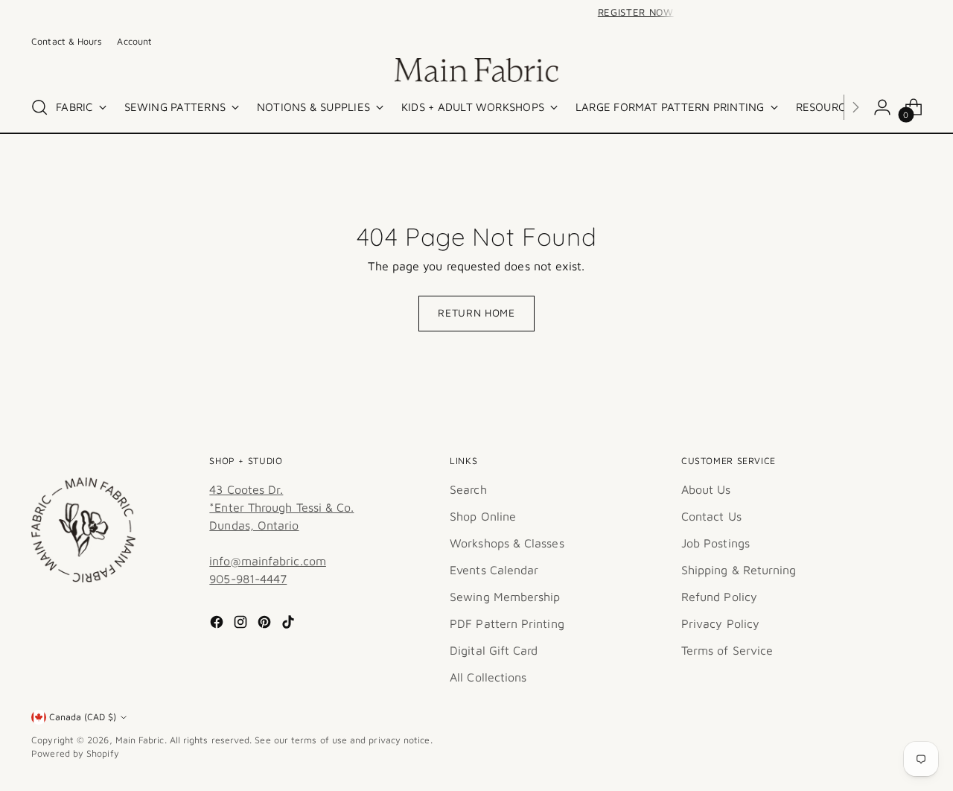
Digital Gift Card (494, 650)
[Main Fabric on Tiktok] (290, 624)
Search (468, 489)
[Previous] (265, 12)
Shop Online (483, 516)
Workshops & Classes (507, 543)
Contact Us (711, 516)
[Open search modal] (39, 107)
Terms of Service (727, 650)
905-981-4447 (248, 578)
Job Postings (715, 543)
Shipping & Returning (739, 569)
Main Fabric (140, 740)
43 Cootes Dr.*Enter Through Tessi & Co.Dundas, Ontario (281, 507)
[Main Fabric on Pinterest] (266, 624)
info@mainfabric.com (267, 561)
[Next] (688, 12)
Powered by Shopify (74, 753)
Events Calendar (494, 569)
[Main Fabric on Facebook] (218, 624)
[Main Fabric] (476, 70)
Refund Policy (719, 596)
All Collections (488, 677)
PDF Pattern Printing (507, 623)
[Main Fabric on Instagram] (242, 624)
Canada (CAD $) (82, 716)
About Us (706, 489)
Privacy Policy (720, 623)
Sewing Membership (505, 596)
